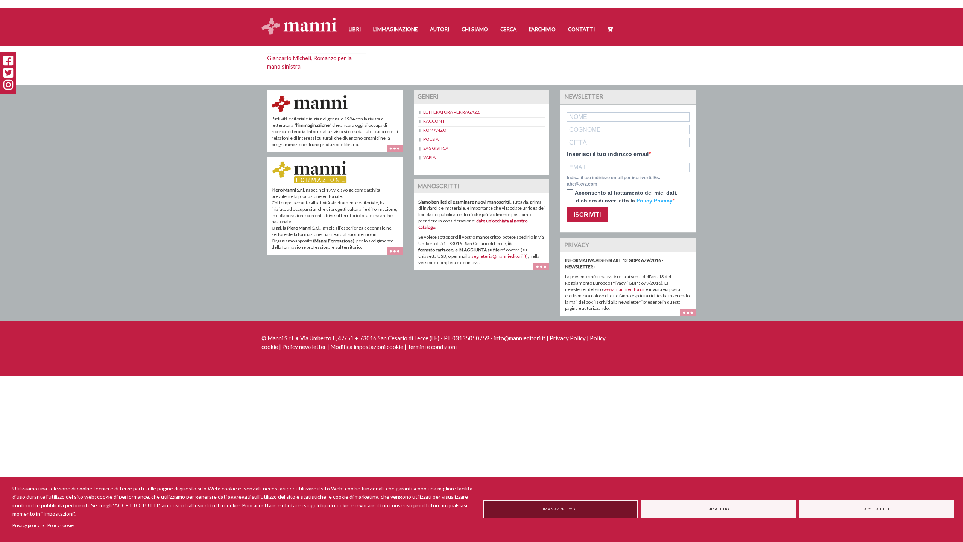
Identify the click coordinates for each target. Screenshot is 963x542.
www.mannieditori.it (624, 289)
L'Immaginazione (395, 29)
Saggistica (435, 148)
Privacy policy (25, 525)
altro (397, 254)
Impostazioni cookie (561, 509)
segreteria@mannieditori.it (498, 256)
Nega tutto (718, 509)
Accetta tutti (876, 509)
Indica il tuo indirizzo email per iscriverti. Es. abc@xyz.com (613, 181)
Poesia (431, 139)
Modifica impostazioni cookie (366, 346)
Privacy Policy (568, 338)
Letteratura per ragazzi (452, 112)
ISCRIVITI (587, 215)
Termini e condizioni (432, 346)
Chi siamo (475, 29)
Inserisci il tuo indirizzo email (608, 154)
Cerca (508, 29)
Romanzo (435, 130)
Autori (439, 29)
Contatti (581, 29)
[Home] (301, 19)
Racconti (434, 121)
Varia (429, 157)
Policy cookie (60, 525)
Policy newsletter (304, 346)
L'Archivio (542, 29)
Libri (355, 29)
